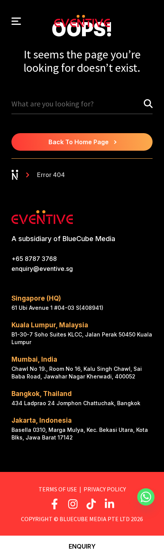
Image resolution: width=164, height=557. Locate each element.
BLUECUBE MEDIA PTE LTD (94, 519)
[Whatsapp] (147, 498)
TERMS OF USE (58, 489)
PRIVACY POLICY (105, 489)
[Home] (14, 175)
